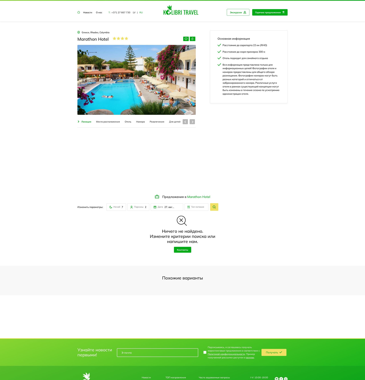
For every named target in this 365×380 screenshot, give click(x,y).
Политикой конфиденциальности (226, 354)
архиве (250, 357)
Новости (87, 12)
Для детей (175, 121)
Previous (84, 80)
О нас (99, 12)
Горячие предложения (268, 12)
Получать (272, 352)
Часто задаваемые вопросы (214, 377)
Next (188, 80)
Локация (86, 121)
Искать (214, 207)
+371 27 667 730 (120, 12)
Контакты (182, 249)
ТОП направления (176, 377)
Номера (140, 121)
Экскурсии (236, 12)
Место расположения (108, 121)
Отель (128, 121)
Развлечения (157, 121)
